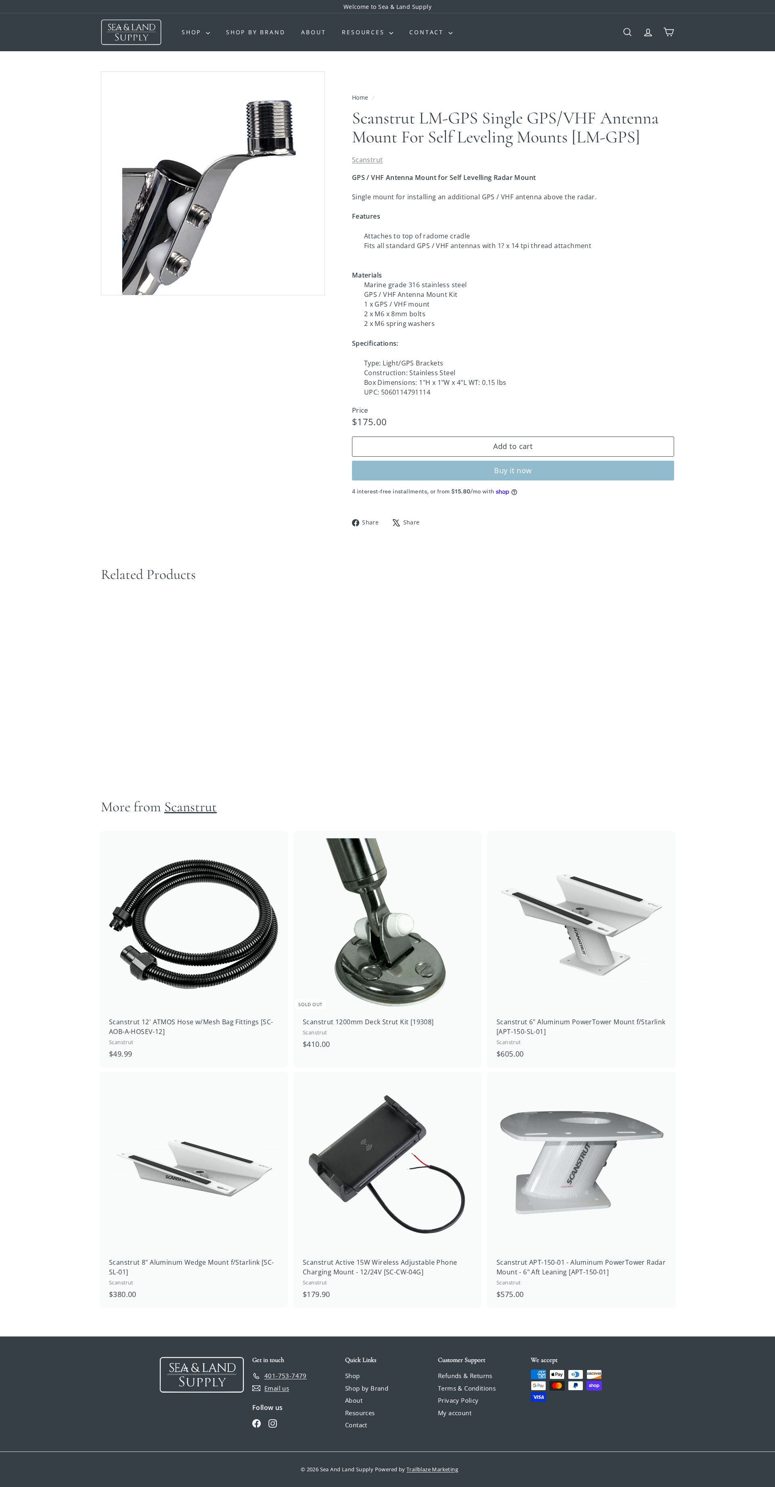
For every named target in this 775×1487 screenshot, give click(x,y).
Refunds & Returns (465, 1376)
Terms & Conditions (467, 1388)
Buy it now (513, 470)
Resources (364, 32)
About (313, 32)
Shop (193, 32)
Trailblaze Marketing (432, 1469)
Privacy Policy (458, 1400)
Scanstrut (367, 159)
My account (454, 1413)
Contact (427, 32)
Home (361, 97)
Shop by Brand (255, 32)
